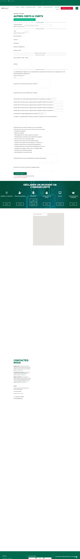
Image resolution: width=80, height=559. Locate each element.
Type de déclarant (19, 25)
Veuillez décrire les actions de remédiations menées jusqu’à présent (30, 158)
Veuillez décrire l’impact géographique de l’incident (26, 113)
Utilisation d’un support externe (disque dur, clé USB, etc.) (28, 142)
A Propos (17, 7)
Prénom (15, 39)
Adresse (15, 64)
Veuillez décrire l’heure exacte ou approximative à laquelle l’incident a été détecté (33, 110)
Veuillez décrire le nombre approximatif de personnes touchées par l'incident (32, 99)
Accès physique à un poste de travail (23, 152)
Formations (22, 7)
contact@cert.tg (20, 370)
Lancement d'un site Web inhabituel (23, 150)
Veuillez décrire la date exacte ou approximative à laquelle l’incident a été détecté (33, 107)
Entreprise (33, 196)
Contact (57, 9)
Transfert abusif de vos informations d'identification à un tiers (29, 146)
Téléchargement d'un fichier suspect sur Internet (26, 135)
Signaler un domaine (7, 196)
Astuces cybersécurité (48, 7)
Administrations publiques (73, 196)
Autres (60, 196)
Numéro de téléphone (19, 46)
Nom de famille (17, 36)
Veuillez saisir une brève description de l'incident (25, 83)
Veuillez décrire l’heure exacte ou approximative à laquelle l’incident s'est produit (33, 104)
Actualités (39, 7)
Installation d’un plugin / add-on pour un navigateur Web (28, 148)
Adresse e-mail (17, 50)
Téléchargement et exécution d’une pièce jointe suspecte (28, 136)
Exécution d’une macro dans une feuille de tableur (26, 140)
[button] (77, 8)
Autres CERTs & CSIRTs (46, 196)
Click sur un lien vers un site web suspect (24, 138)
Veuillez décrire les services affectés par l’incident (25, 92)
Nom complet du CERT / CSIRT (21, 57)
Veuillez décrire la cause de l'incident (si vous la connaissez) (29, 128)
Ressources (57, 7)
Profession (16, 43)
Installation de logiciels (20, 131)
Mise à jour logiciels (19, 133)
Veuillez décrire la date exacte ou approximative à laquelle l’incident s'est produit (33, 102)
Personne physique (20, 196)
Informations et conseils (30, 7)
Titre (19, 32)
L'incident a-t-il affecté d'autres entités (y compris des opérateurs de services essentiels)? (35, 116)
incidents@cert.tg (23, 382)
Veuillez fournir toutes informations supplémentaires (26, 167)
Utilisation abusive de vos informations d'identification (27, 144)
